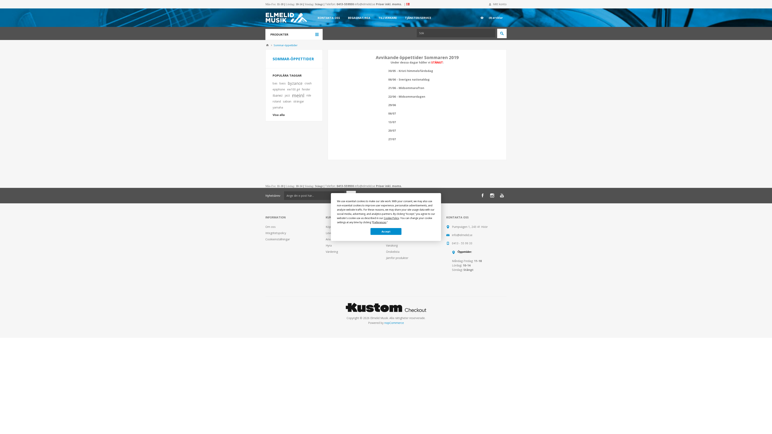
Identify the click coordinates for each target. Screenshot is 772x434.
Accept (386, 231)
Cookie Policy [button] (391, 218)
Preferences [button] (379, 222)
